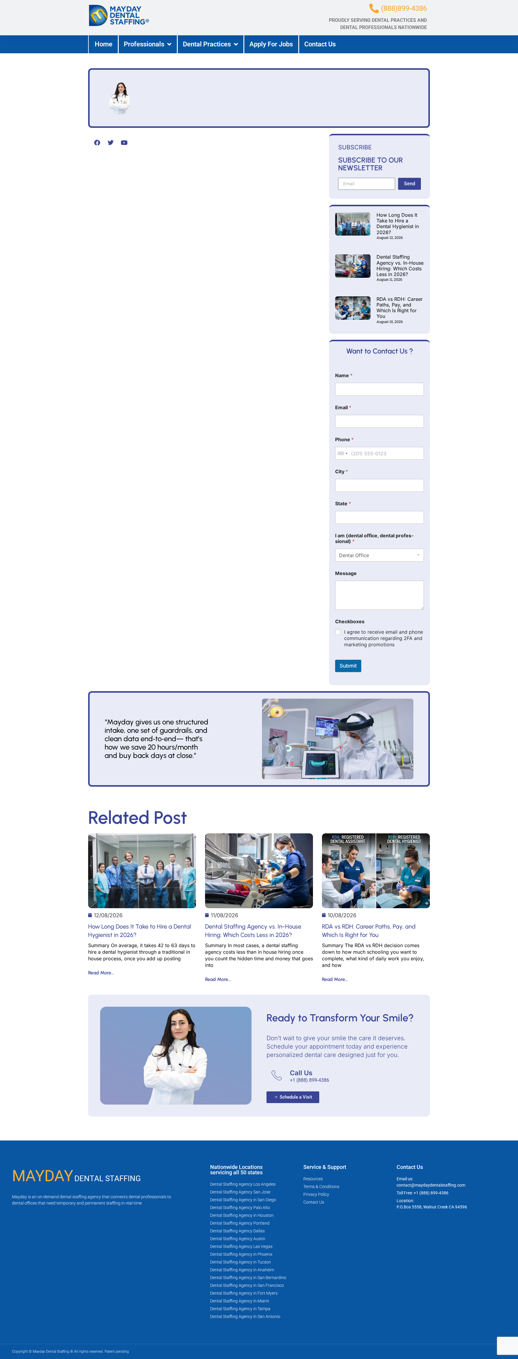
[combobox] (342, 453)
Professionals (144, 44)
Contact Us (320, 44)
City (341, 471)
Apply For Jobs (271, 44)
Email (343, 407)
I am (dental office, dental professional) (374, 538)
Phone (344, 439)
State (343, 503)
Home (103, 44)
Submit (348, 666)
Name (344, 375)
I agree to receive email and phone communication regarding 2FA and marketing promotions (383, 638)
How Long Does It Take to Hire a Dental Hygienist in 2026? (398, 223)
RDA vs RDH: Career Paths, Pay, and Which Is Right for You (400, 307)
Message (346, 573)
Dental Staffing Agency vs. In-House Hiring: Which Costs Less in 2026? (400, 265)
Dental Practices (207, 44)
